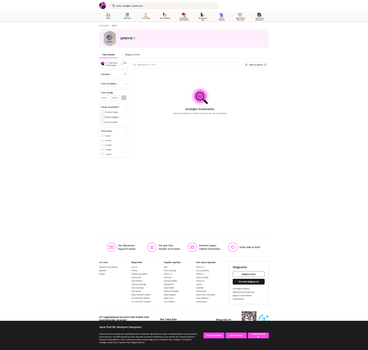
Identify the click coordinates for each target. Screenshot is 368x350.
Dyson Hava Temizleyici (205, 295)
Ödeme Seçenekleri (139, 274)
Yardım (134, 270)
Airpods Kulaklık (170, 281)
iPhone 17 (200, 274)
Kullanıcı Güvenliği (139, 284)
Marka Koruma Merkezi (108, 267)
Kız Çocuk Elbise (202, 270)
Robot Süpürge (170, 270)
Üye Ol (134, 267)
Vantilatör (200, 288)
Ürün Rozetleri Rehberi (141, 298)
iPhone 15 (200, 267)
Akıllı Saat (167, 277)
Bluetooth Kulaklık (171, 291)
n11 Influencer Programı (141, 302)
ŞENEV (114, 25)
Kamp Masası (201, 302)
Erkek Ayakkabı (170, 295)
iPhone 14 (168, 274)
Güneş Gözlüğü (202, 277)
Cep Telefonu (169, 302)
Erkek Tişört (168, 298)
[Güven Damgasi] (264, 320)
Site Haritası (136, 291)
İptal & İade (136, 277)
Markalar (102, 270)
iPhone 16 (200, 281)
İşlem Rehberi (137, 281)
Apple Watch (169, 288)
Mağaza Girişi (248, 274)
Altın (165, 267)
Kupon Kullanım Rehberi (141, 295)
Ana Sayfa (103, 25)
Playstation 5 (169, 284)
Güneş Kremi (201, 291)
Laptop (199, 284)
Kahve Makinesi (202, 298)
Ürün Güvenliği (137, 288)
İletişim (102, 274)
